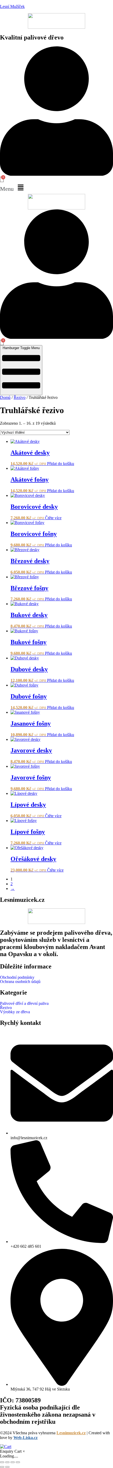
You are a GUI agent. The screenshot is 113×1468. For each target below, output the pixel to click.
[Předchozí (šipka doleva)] (2, 1467)
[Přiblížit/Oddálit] (2, 1462)
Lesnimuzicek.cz (71, 1433)
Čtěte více (53, 518)
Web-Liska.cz (25, 1437)
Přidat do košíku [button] (60, 463)
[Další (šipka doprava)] (7, 1467)
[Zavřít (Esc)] (18, 1462)
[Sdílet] (13, 1462)
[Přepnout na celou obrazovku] (7, 1462)
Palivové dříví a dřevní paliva (24, 1003)
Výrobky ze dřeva (15, 1012)
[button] (56, 188)
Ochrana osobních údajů (20, 982)
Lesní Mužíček (12, 6)
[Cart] (2, 179)
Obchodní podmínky (17, 977)
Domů (5, 397)
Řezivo (19, 397)
